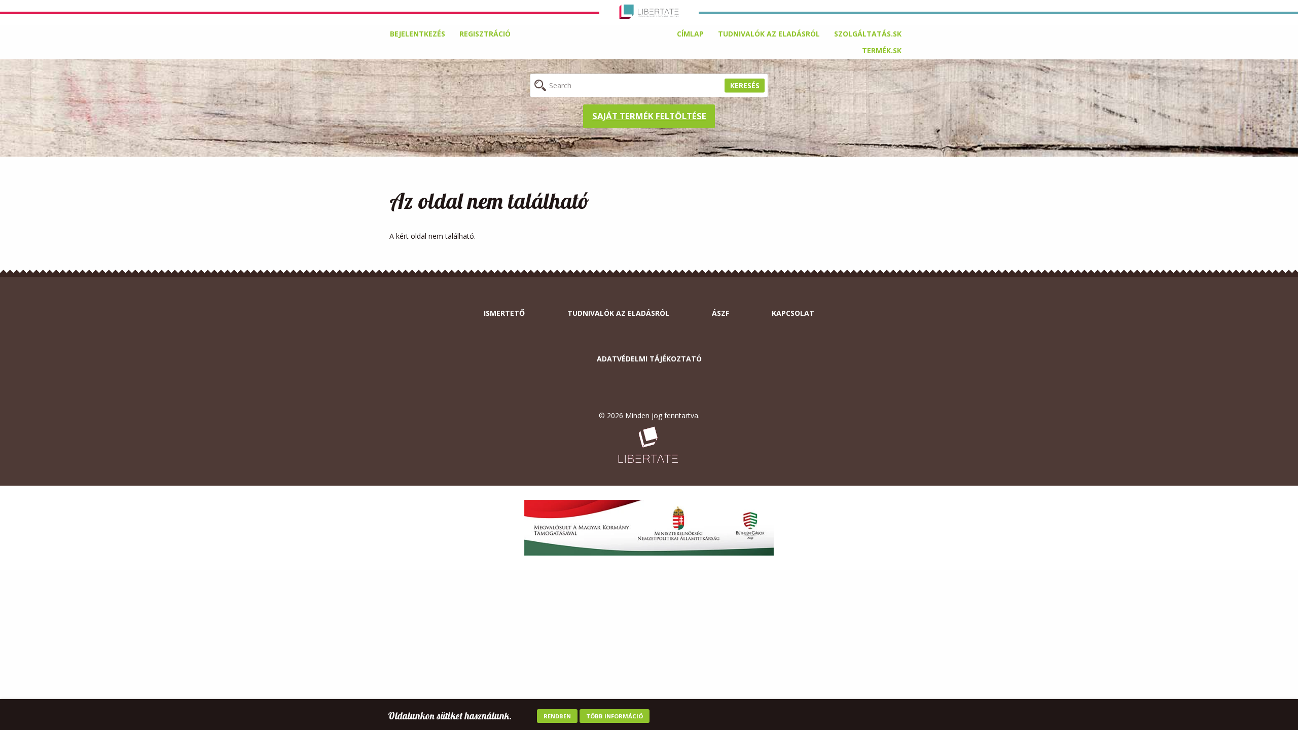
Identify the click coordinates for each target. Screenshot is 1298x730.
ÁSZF (720, 313)
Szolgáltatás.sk (868, 34)
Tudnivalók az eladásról (769, 34)
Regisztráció (485, 34)
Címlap (690, 34)
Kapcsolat (793, 313)
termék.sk (882, 50)
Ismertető (504, 313)
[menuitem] (690, 34)
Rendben (557, 716)
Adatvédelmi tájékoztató (649, 358)
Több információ (614, 716)
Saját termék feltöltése (649, 116)
